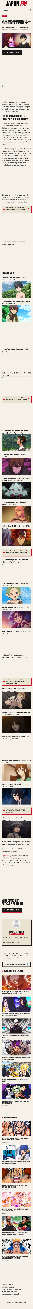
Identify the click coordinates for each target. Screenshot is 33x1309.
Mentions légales (8, 1287)
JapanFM (22, 1302)
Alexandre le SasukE (16, 934)
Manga (4, 16)
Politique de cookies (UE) (11, 1292)
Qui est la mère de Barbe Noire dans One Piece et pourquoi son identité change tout (15, 1257)
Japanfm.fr (6, 856)
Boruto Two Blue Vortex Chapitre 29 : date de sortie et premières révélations (16, 1162)
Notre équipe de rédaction (11, 1294)
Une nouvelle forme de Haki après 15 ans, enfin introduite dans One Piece (14, 1186)
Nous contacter (7, 1285)
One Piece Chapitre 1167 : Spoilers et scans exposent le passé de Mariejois (16, 1058)
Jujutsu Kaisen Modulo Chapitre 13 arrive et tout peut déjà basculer (15, 1102)
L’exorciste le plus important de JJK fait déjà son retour (15, 1036)
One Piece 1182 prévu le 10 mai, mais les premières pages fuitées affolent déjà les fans (15, 992)
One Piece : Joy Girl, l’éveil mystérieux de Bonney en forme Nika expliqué (16, 1210)
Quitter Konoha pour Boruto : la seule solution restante (15, 1080)
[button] (30, 10)
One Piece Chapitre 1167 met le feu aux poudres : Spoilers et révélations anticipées (15, 1139)
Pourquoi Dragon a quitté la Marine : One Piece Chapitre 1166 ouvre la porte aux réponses (15, 1233)
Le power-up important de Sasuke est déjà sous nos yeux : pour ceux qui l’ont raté (16, 1014)
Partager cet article (13, 53)
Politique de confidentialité (11, 1289)
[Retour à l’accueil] (16, 3)
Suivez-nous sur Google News (16, 964)
